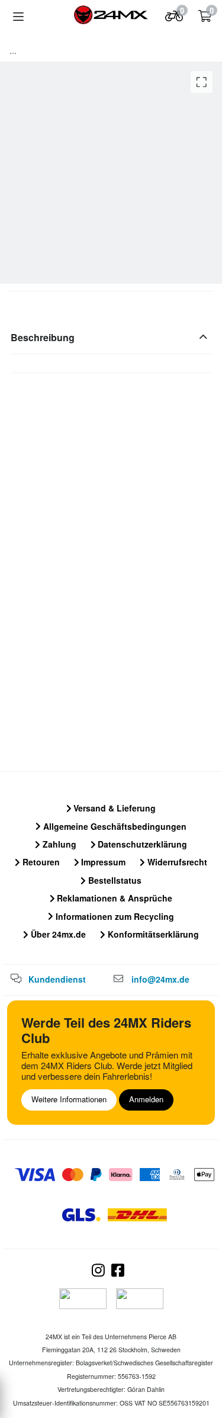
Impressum (102, 862)
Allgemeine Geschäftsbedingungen (113, 826)
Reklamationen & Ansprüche (113, 898)
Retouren (40, 862)
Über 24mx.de (57, 934)
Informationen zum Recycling (113, 916)
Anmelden (146, 1099)
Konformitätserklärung (152, 934)
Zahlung (58, 844)
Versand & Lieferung (113, 808)
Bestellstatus (113, 880)
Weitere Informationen (69, 1099)
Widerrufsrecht (176, 862)
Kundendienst (57, 979)
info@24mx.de (160, 979)
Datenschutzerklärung (141, 844)
